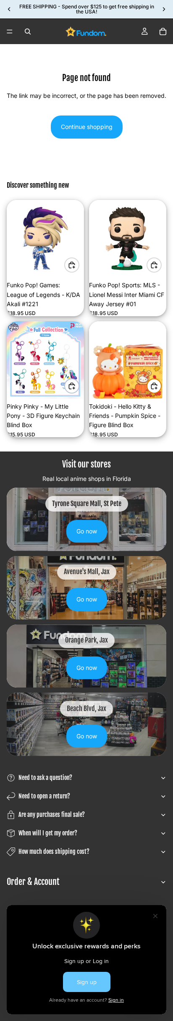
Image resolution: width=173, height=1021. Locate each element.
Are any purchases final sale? (51, 814)
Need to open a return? (44, 796)
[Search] (27, 31)
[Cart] (163, 31)
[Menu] (9, 31)
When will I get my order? (47, 833)
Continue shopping (87, 126)
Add (161, 264)
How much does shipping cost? (53, 851)
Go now (86, 531)
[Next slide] (164, 9)
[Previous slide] (9, 9)
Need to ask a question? (45, 777)
